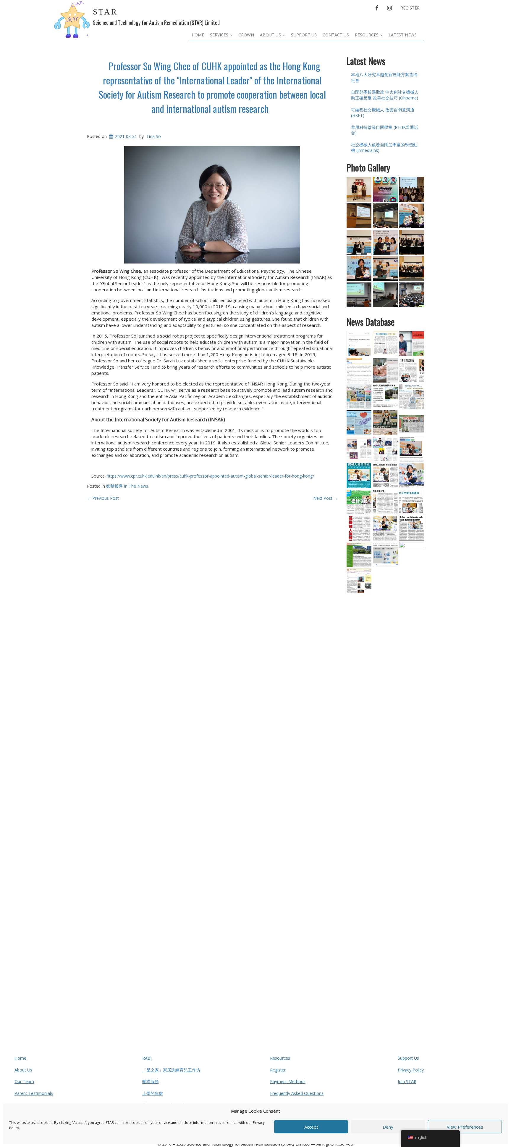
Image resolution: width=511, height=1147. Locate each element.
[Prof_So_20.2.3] (411, 343)
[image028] (359, 501)
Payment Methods (287, 1081)
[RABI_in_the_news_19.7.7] (359, 554)
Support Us (304, 35)
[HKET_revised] (411, 396)
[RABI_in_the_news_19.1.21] (385, 554)
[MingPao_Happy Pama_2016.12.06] (359, 396)
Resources (367, 35)
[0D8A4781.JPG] (411, 268)
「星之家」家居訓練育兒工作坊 (171, 1070)
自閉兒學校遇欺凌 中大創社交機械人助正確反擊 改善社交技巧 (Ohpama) (384, 95)
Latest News (403, 35)
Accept (311, 1127)
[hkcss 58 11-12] (359, 449)
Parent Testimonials (33, 1093)
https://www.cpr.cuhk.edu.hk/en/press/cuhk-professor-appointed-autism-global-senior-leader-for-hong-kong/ (210, 476)
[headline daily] (411, 422)
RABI (147, 1058)
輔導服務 (150, 1081)
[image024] (411, 501)
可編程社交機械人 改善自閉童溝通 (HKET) (382, 112)
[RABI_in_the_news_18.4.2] (359, 580)
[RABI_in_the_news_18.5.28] (411, 764)
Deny (388, 1127)
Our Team (24, 1081)
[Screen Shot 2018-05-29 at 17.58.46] (385, 396)
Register (410, 8)
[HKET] (385, 343)
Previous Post (103, 498)
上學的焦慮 (152, 1093)
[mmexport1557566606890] (411, 189)
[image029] (359, 475)
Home (198, 35)
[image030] (359, 528)
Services (219, 35)
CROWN (246, 35)
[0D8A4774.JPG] (411, 242)
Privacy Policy (411, 1070)
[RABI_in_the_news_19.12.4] (411, 449)
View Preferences (465, 1127)
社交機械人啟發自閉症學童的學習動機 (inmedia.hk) (384, 147)
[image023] (411, 370)
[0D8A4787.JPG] (359, 268)
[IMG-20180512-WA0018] (385, 294)
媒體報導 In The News (127, 486)
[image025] (385, 528)
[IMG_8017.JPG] (411, 294)
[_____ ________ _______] (385, 422)
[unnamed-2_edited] (411, 475)
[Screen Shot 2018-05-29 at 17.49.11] (411, 215)
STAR (105, 11)
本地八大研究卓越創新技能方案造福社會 (384, 77)
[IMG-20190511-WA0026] (385, 215)
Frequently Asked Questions (297, 1093)
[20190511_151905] (359, 215)
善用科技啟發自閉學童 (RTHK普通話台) (384, 130)
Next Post (325, 498)
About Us (271, 35)
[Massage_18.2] (385, 370)
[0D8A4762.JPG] (385, 268)
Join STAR (407, 1081)
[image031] (411, 528)
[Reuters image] (359, 343)
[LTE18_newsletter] (359, 422)
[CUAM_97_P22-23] (385, 449)
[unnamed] (385, 501)
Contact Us (336, 35)
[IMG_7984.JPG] (359, 294)
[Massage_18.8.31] (359, 370)
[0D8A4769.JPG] (385, 242)
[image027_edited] (385, 475)
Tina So (153, 136)
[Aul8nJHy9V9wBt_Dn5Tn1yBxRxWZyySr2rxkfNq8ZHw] (359, 242)
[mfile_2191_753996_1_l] (359, 189)
